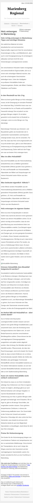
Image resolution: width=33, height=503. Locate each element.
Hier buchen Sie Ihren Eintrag (15, 465)
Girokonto (7, 494)
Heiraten (20, 25)
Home (7, 491)
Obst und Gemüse (15, 476)
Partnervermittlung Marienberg (19, 491)
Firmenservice (24, 494)
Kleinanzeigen (15, 494)
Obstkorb (6, 23)
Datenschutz (18, 497)
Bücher (14, 25)
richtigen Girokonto (23, 485)
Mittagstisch (14, 23)
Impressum (26, 497)
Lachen (11, 497)
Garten (6, 497)
